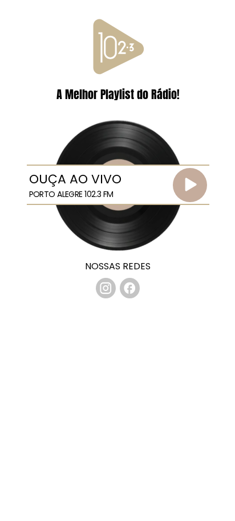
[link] (106, 288)
